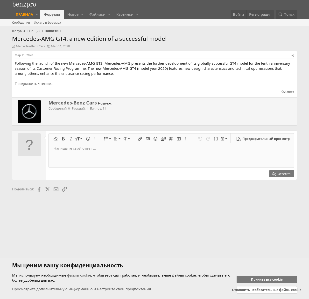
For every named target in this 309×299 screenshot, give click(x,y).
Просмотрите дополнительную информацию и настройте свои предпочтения (81, 288)
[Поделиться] (293, 55)
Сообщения (21, 22)
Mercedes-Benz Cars (30, 46)
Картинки (124, 14)
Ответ (289, 92)
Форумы (52, 14)
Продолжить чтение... (34, 83)
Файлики (97, 14)
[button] (37, 14)
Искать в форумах (47, 22)
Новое (72, 14)
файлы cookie (79, 275)
